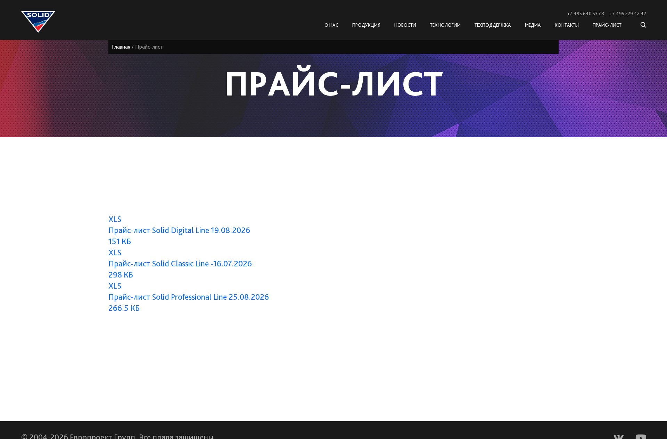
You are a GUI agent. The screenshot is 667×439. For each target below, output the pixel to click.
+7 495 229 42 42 (627, 13)
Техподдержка (493, 25)
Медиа (533, 25)
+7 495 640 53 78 (585, 13)
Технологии (445, 25)
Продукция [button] (366, 25)
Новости (405, 25)
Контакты (567, 25)
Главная (121, 46)
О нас (331, 25)
